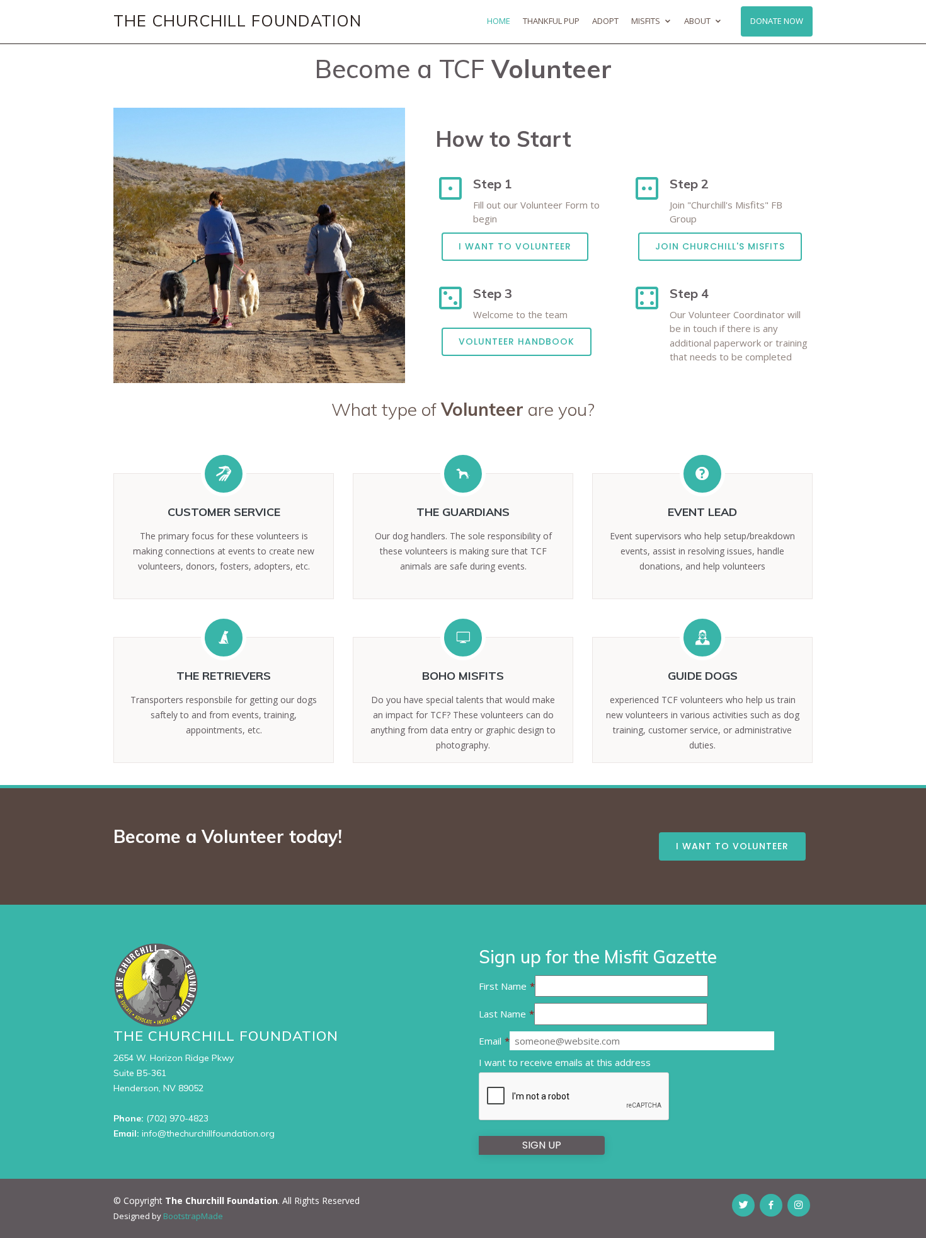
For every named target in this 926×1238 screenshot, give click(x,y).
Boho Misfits (463, 675)
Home (498, 20)
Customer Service (224, 512)
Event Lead (702, 512)
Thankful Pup (551, 20)
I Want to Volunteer (515, 246)
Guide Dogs (703, 675)
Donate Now (776, 20)
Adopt (605, 20)
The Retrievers (223, 675)
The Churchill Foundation (237, 20)
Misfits (645, 20)
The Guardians (463, 512)
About (697, 20)
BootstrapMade (193, 1216)
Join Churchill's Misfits (720, 246)
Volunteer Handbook (516, 341)
